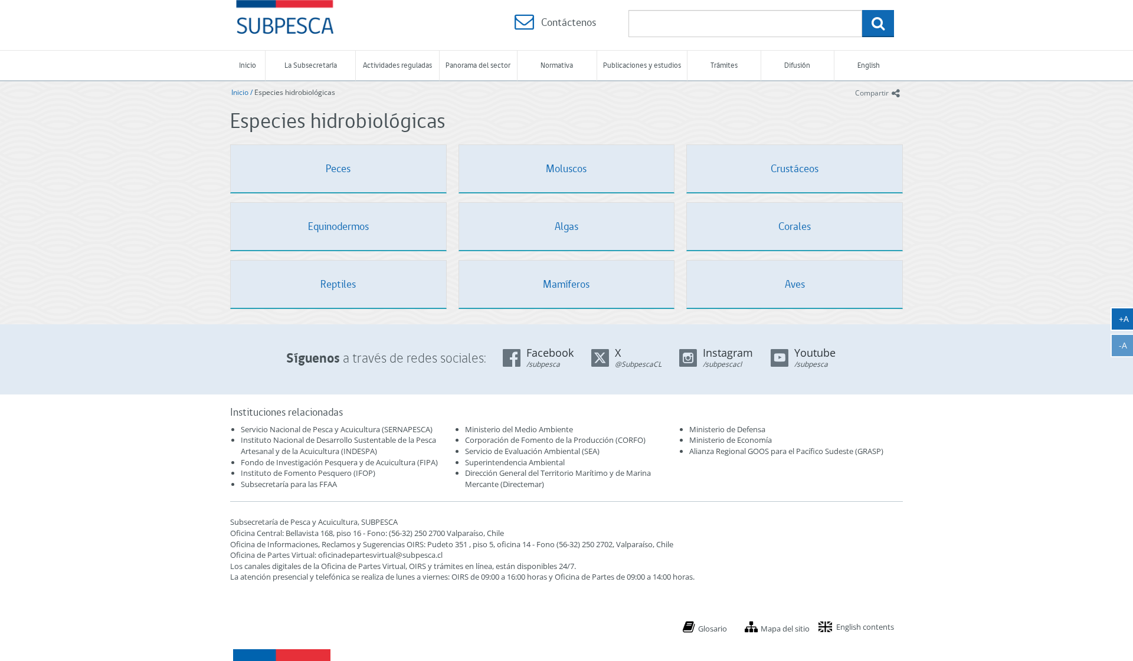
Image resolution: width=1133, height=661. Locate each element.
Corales (794, 226)
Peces (338, 168)
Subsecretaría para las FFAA (289, 484)
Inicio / (242, 92)
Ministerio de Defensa (727, 429)
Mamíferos (566, 284)
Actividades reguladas (397, 65)
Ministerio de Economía (730, 440)
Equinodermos (338, 226)
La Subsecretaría (310, 65)
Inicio (247, 65)
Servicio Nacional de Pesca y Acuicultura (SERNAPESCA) (337, 429)
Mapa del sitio (785, 628)
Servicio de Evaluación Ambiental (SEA (531, 451)
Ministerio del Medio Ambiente (519, 429)
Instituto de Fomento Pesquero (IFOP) (308, 473)
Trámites (724, 65)
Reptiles (338, 284)
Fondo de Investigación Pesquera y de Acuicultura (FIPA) (339, 462)
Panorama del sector (478, 65)
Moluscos (566, 168)
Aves (795, 284)
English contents (865, 626)
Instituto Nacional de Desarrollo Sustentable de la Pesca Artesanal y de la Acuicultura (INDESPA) (338, 445)
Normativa (557, 65)
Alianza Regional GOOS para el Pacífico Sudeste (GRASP (785, 451)
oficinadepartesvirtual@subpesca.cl (380, 555)
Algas (566, 226)
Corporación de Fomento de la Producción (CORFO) (555, 440)
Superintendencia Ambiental (515, 462)
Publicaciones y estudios (642, 65)
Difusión (797, 65)
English (868, 65)
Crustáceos (794, 168)
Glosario (712, 628)
